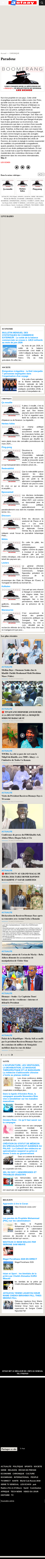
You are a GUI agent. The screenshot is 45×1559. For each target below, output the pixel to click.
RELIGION (39, 196)
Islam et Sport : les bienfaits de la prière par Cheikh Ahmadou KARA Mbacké (20, 1276)
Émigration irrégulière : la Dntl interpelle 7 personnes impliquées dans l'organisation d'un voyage (22, 373)
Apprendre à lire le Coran (15, 1204)
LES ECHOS (30, 203)
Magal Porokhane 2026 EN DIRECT (20, 1259)
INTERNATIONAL (15, 200)
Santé (13, 205)
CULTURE (37, 198)
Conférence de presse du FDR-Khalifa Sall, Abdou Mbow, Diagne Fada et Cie (21, 836)
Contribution (19, 205)
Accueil (3, 53)
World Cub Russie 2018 (30, 1481)
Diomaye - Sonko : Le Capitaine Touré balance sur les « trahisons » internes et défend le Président (20, 999)
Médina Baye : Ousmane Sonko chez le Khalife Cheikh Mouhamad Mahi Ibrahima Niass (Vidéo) (21, 673)
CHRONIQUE (14, 53)
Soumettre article (7, 1501)
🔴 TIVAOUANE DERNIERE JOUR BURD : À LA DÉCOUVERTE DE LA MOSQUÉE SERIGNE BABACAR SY (22, 715)
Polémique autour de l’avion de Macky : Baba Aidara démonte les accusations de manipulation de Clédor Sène (22, 957)
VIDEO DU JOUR (31, 1491)
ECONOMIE (20, 198)
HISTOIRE (25, 207)
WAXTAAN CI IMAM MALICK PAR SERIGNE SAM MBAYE (19, 1243)
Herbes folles (22, 190)
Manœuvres (7, 610)
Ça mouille (7, 189)
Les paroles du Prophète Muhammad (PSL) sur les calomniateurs (21, 1219)
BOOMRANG (4, 200)
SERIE (33, 196)
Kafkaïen (6, 586)
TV (29, 207)
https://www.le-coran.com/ (25, 1207)
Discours (6, 515)
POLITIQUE (13, 196)
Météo (5, 539)
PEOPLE (23, 200)
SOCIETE (27, 196)
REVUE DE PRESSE (10, 198)
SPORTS (20, 196)
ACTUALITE (5, 196)
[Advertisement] (22, 27)
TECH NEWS (35, 205)
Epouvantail (7, 492)
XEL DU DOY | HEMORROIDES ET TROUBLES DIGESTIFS (19, 1173)
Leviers (5, 563)
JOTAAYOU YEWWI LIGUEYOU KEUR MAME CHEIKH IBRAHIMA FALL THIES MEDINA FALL (22, 1295)
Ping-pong (37, 189)
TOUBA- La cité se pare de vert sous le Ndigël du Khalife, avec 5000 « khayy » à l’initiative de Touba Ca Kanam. (20, 757)
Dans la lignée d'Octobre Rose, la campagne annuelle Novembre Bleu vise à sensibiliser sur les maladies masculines (20, 1097)
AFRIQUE (27, 205)
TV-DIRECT (31, 200)
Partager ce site (9, 1449)
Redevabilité (8, 468)
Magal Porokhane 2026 (24, 1262)
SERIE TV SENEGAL (19, 203)
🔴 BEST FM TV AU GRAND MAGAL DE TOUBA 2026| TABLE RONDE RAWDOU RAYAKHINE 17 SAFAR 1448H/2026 (21, 876)
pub (37, 203)
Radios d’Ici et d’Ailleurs (11, 1488)
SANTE (37, 200)
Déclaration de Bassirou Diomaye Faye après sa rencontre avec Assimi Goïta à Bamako (22, 917)
